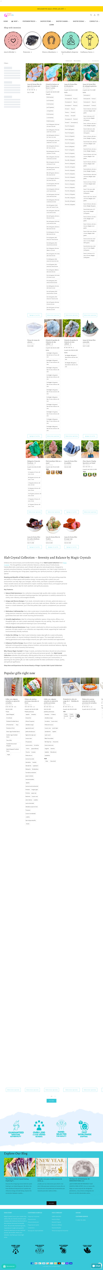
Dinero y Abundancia (49, 52)
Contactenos (31, 1228)
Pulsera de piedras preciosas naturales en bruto (32, 701)
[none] (50, 97)
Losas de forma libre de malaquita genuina (90, 85)
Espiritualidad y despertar (69, 52)
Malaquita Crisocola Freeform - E (33, 462)
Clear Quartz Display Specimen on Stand (89, 462)
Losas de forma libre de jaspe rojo (70, 538)
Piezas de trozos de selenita (33, 341)
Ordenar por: (69, 60)
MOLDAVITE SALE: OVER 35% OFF (50, 9)
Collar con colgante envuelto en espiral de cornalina (13, 701)
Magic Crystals (49, 1266)
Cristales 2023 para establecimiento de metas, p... (49, 1180)
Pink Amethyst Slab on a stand (53, 462)
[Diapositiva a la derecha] (55, 1096)
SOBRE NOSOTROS (56, 1216)
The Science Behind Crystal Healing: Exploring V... (17, 1180)
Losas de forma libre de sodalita (70, 462)
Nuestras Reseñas (56, 1228)
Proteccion (26, 52)
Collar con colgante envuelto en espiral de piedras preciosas (51, 701)
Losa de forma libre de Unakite (53, 538)
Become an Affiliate (57, 1225)
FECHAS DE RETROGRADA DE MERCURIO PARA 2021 (79, 1180)
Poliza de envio (32, 1219)
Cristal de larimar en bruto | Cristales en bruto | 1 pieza (52, 86)
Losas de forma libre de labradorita (70, 85)
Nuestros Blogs (56, 1219)
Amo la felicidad (9, 52)
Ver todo (51, 1101)
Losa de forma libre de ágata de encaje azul (34, 85)
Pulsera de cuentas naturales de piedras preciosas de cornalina (89, 701)
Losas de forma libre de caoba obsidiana (33, 538)
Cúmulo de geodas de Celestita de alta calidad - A (52, 342)
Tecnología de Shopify (56, 1266)
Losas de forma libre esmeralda (89, 341)
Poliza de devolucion (33, 1222)
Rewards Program (56, 1222)
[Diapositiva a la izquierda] (48, 1096)
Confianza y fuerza (86, 52)
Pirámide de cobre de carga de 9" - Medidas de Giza (71, 701)
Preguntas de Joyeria (33, 1225)
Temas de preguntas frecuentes (60, 1230)
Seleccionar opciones (53, 315)
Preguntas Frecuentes (33, 1216)
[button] (91, 15)
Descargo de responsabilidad (35, 1230)
